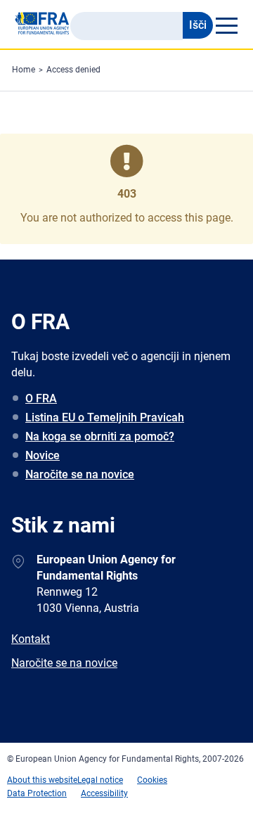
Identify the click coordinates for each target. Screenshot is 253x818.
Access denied (73, 70)
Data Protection (37, 793)
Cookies (152, 780)
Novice (42, 455)
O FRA (41, 398)
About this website (42, 780)
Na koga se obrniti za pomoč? (99, 436)
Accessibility (104, 793)
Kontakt (30, 639)
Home (23, 70)
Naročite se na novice (79, 474)
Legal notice (100, 780)
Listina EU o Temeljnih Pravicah (104, 417)
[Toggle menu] (226, 25)
